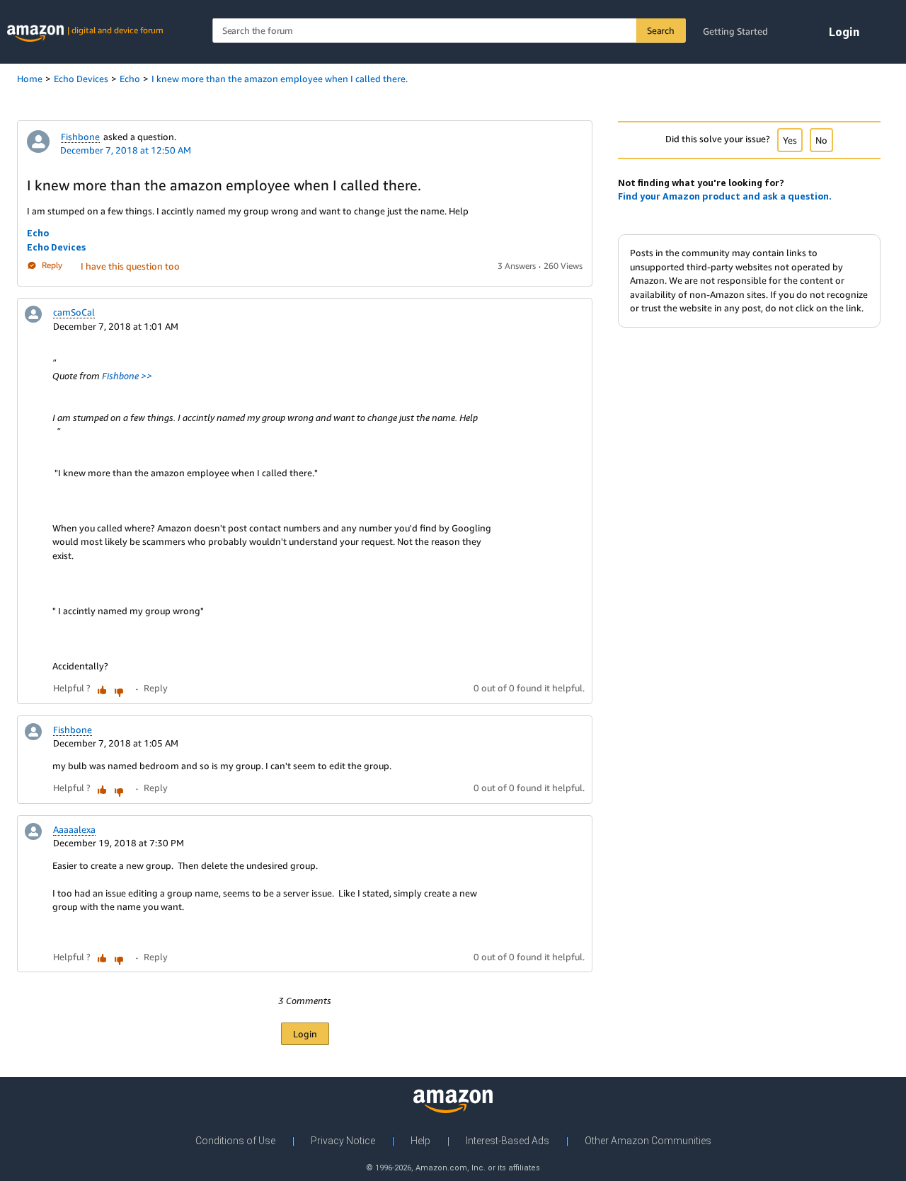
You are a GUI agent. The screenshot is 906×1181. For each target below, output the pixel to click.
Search (661, 30)
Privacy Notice (343, 1140)
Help (420, 1140)
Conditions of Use (235, 1140)
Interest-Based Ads (507, 1140)
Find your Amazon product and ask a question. (725, 196)
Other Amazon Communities (648, 1140)
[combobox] (448, 30)
